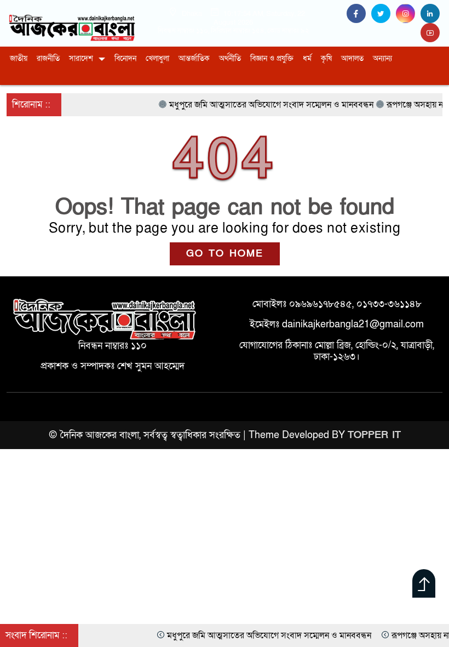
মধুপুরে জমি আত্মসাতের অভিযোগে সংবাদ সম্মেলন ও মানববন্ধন (259, 635)
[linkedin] (431, 14)
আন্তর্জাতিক (194, 58)
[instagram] (408, 14)
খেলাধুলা (157, 58)
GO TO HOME (224, 253)
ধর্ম (307, 58)
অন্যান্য (382, 58)
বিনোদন (125, 58)
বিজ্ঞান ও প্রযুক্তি (271, 58)
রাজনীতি (48, 58)
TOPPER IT (374, 435)
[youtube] (431, 33)
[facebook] (359, 14)
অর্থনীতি (230, 58)
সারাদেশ (81, 58)
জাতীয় (18, 58)
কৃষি (326, 58)
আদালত (352, 58)
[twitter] (383, 14)
